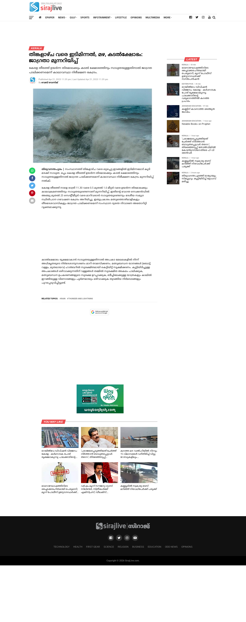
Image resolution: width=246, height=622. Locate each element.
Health (77, 547)
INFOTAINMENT (101, 17)
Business (138, 547)
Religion (123, 547)
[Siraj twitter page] (119, 538)
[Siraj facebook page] (111, 538)
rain (63, 299)
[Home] (40, 17)
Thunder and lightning (80, 299)
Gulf (73, 17)
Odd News (171, 547)
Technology (62, 547)
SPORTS (84, 17)
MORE (167, 17)
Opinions (186, 547)
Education (154, 547)
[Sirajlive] (123, 529)
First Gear (93, 547)
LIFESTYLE (121, 17)
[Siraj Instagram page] (127, 538)
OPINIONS (136, 17)
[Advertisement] (160, 7)
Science (109, 547)
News (61, 17)
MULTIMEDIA (152, 17)
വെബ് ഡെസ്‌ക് (49, 82)
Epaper (49, 17)
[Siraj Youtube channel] (135, 538)
